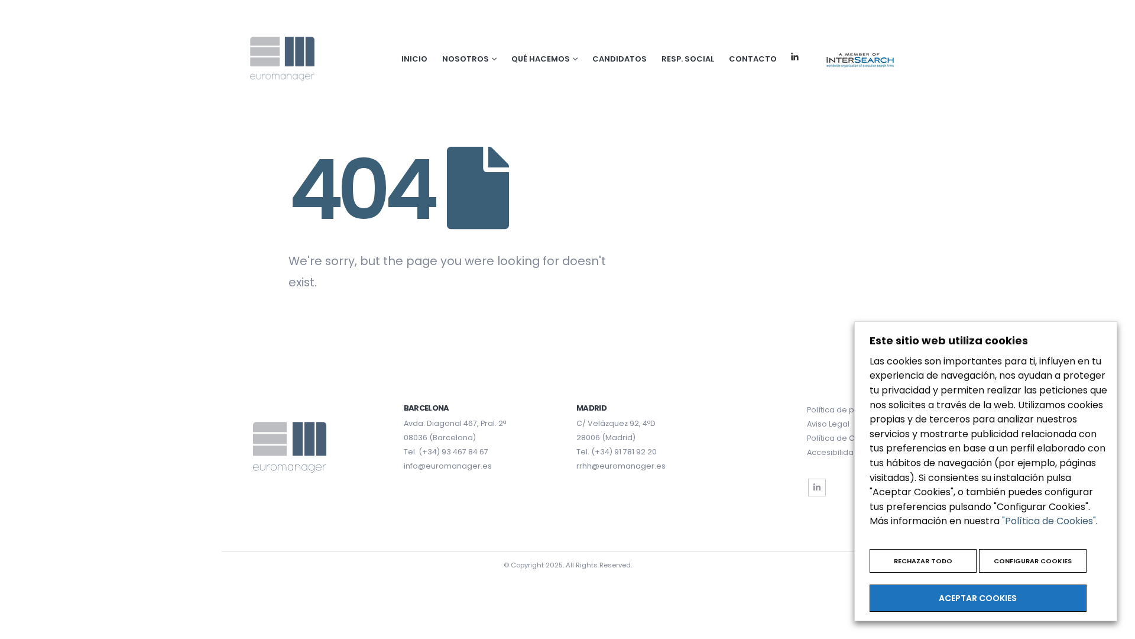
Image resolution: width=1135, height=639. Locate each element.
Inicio (414, 58)
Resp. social (687, 58)
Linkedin (795, 57)
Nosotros (465, 58)
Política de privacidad (849, 410)
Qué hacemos (540, 58)
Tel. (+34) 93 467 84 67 (446, 452)
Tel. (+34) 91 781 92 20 (616, 452)
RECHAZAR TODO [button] (923, 561)
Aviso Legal (828, 424)
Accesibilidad (833, 452)
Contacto (753, 58)
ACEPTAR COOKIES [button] (978, 598)
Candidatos (619, 58)
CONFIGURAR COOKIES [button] (1033, 561)
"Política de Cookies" (1049, 521)
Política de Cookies (843, 438)
